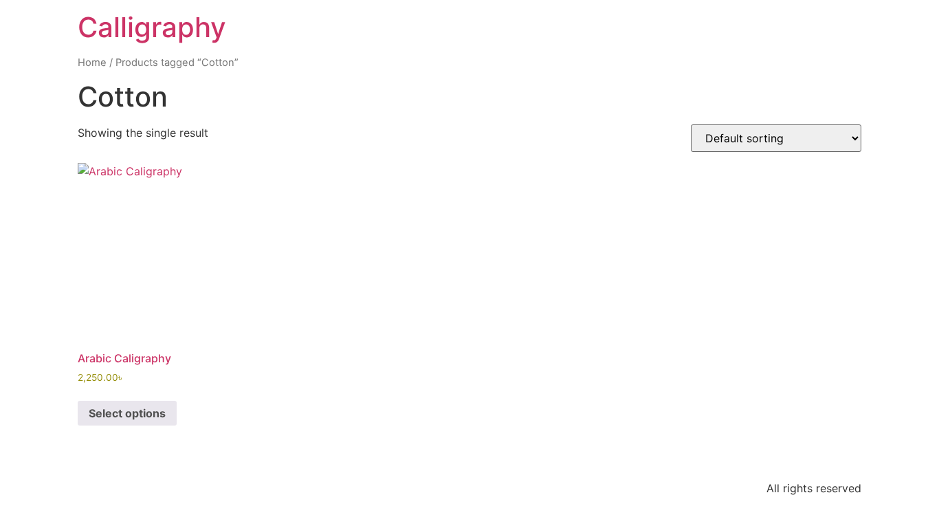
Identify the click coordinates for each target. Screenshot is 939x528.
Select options (127, 413)
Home (92, 62)
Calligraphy (152, 27)
